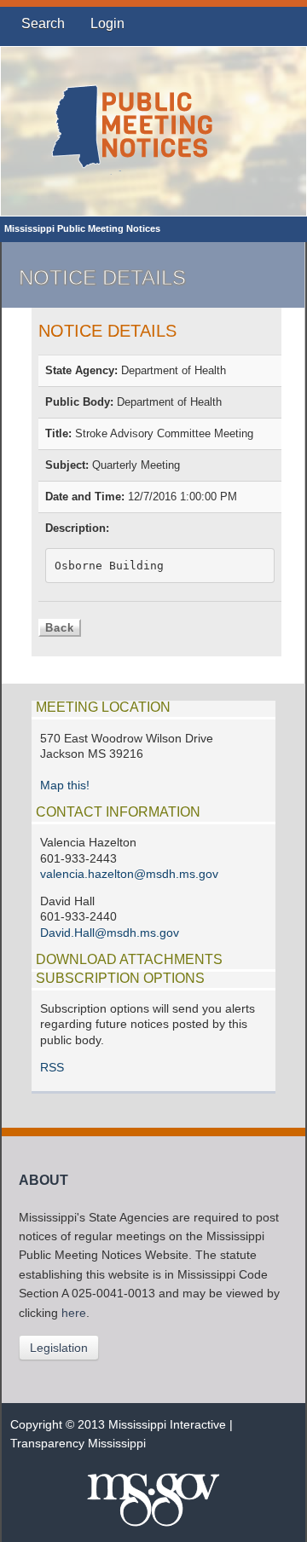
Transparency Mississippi (78, 1443)
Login (107, 23)
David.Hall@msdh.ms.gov (109, 933)
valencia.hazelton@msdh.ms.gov (129, 874)
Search (43, 23)
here (73, 1313)
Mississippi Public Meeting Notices (82, 228)
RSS (52, 1067)
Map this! (65, 785)
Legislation (59, 1347)
